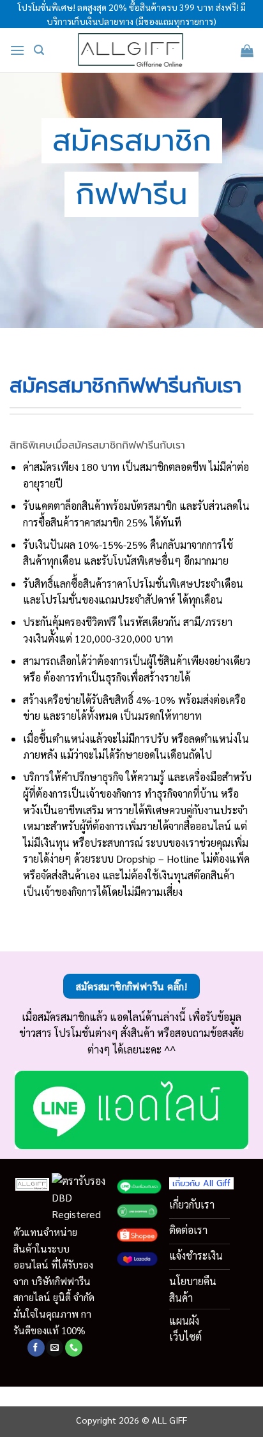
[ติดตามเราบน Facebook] (36, 1348)
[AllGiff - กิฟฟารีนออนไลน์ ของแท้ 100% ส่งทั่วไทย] (132, 50)
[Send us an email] (54, 1348)
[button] (17, 50)
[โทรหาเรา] (73, 1348)
